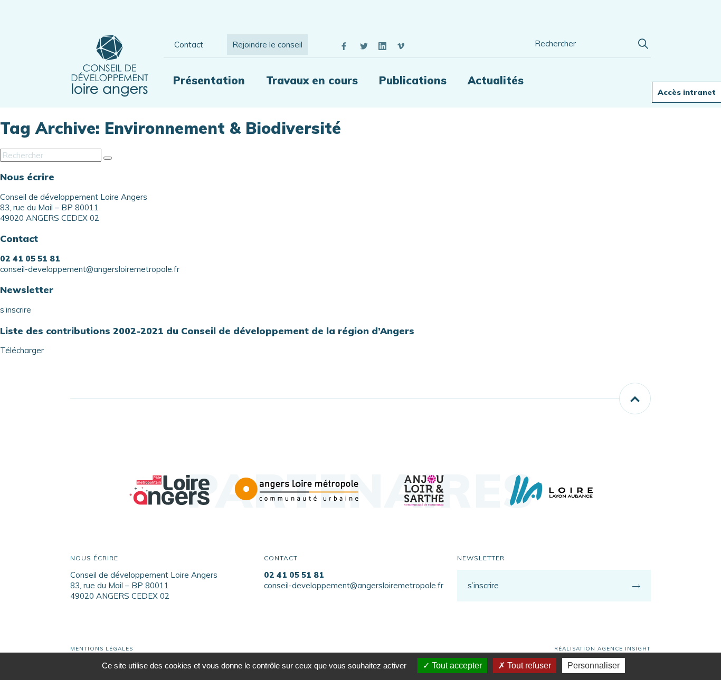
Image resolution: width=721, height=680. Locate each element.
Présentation (209, 80)
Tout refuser (528, 665)
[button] (643, 42)
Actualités (496, 80)
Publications (413, 80)
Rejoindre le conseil (267, 45)
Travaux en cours (312, 80)
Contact (188, 45)
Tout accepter (456, 665)
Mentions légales (101, 648)
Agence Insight (624, 648)
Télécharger (22, 350)
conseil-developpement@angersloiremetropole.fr (89, 269)
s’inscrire (15, 310)
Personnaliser (593, 665)
